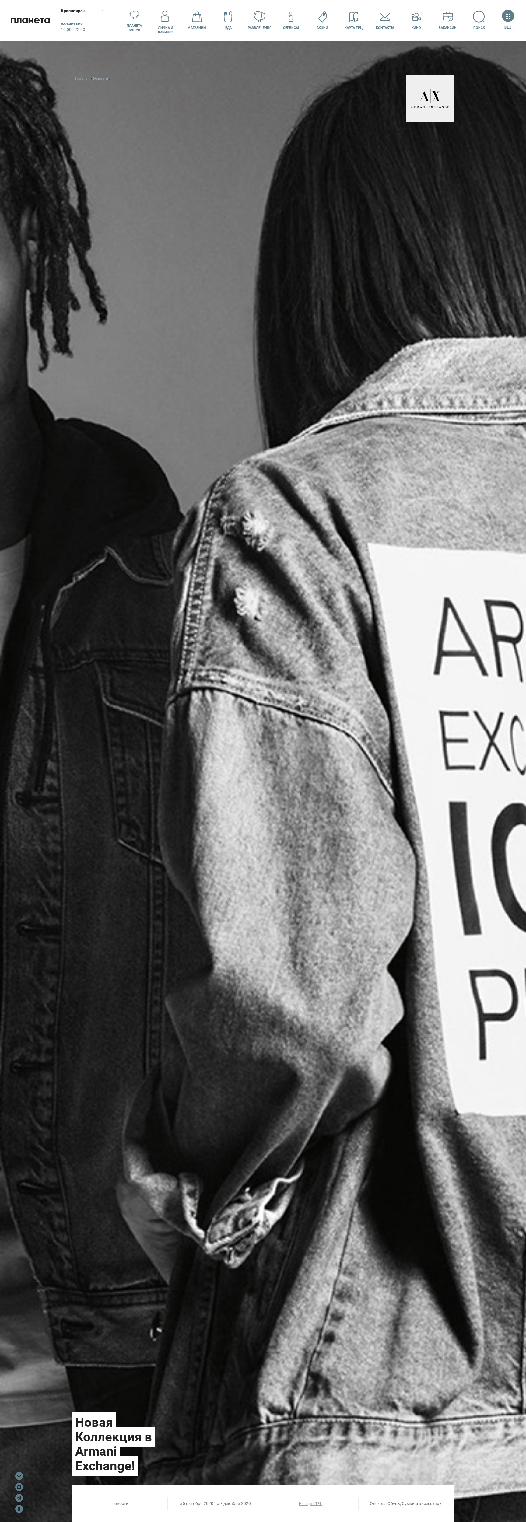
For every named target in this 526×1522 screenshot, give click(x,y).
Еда (228, 28)
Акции (322, 28)
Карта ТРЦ (354, 28)
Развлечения (260, 28)
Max (19, 1487)
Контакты (385, 28)
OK (19, 1509)
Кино (416, 28)
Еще (508, 28)
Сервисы (291, 28)
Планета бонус (134, 28)
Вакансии (448, 28)
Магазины (197, 28)
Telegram (19, 1498)
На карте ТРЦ (311, 1504)
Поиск (479, 28)
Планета (30, 20)
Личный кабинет (165, 30)
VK (19, 1476)
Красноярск (73, 10)
